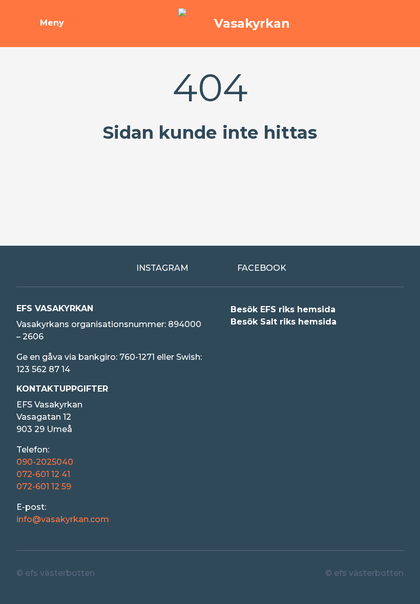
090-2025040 (44, 462)
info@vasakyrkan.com (62, 519)
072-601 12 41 (43, 474)
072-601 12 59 (43, 486)
